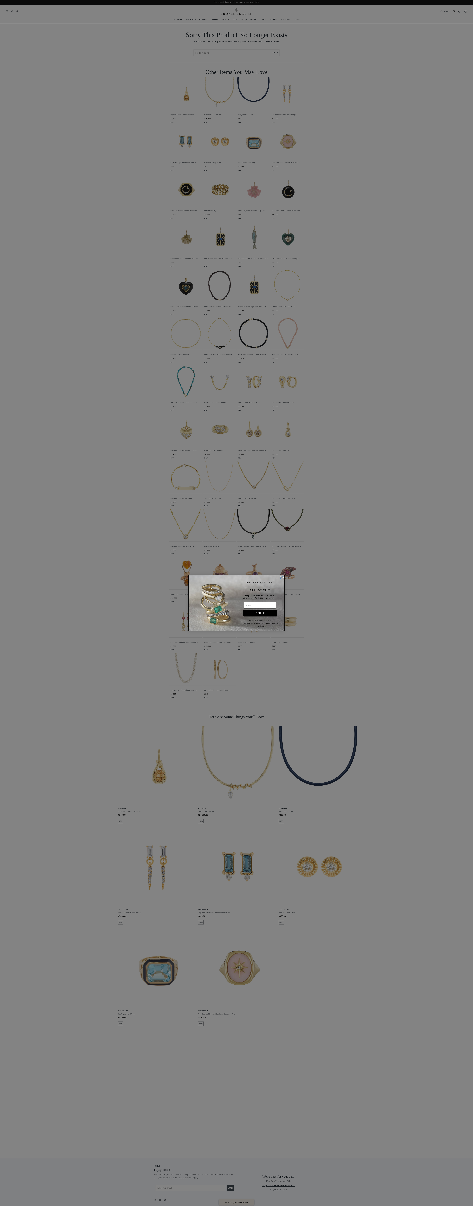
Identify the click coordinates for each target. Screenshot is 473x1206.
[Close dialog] (281, 577)
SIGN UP (260, 613)
